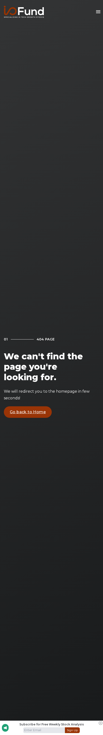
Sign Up (72, 730)
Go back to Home (28, 412)
